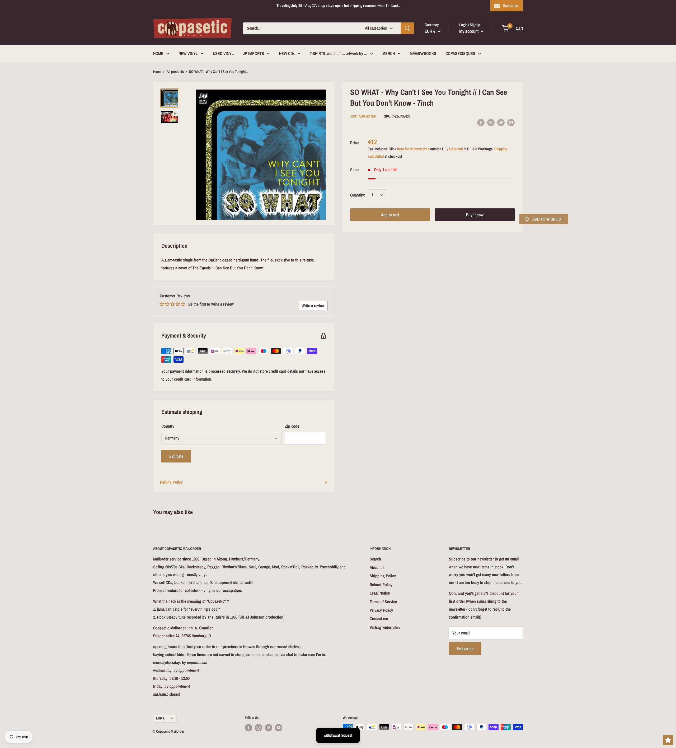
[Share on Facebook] (481, 122)
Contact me (379, 618)
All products (175, 71)
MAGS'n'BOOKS (423, 53)
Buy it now (474, 215)
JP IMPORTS (253, 53)
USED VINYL (223, 53)
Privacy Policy (381, 610)
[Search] (407, 28)
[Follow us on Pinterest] (268, 727)
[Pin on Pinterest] (491, 122)
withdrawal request (338, 735)
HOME (158, 53)
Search (375, 559)
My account (469, 31)
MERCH (388, 53)
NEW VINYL (188, 53)
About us (377, 567)
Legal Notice (380, 593)
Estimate (176, 456)
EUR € (160, 718)
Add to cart (390, 215)
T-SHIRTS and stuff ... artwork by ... (338, 53)
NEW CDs (287, 53)
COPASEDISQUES (460, 53)
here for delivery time (413, 149)
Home (157, 71)
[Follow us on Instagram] (258, 727)
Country (167, 426)
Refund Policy (171, 482)
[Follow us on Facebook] (248, 727)
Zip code (292, 426)
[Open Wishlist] (668, 740)
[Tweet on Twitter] (501, 122)
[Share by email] (511, 122)
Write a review (313, 305)
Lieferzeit (456, 149)
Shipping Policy (383, 576)
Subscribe (510, 5)
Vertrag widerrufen (385, 627)
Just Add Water (363, 116)
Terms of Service (383, 602)
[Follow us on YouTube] (278, 727)
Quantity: (357, 195)
